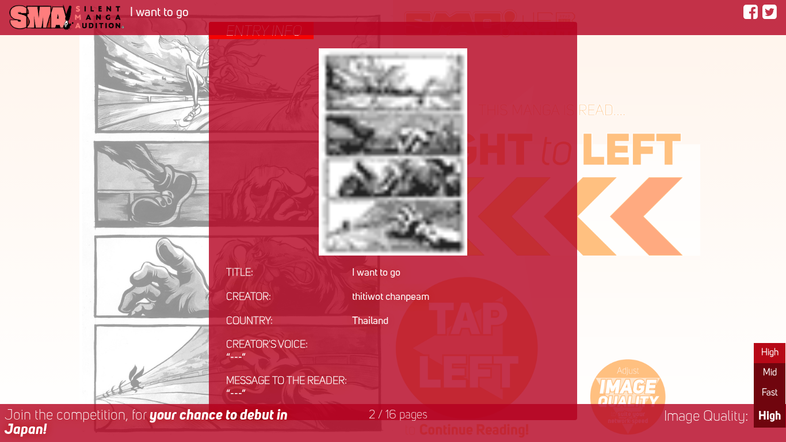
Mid (770, 373)
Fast (769, 393)
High (770, 352)
